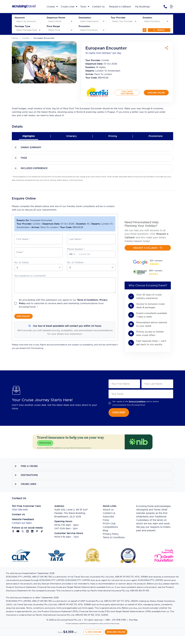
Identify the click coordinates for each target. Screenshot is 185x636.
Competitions (110, 526)
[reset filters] (144, 30)
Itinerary (71, 136)
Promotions (156, 136)
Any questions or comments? (30, 276)
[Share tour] (166, 48)
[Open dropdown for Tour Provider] (135, 21)
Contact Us (109, 513)
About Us (108, 509)
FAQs (106, 520)
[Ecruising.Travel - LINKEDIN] (32, 531)
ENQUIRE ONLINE (156, 92)
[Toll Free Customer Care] (165, 6)
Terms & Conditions (87, 299)
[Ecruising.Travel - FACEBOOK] (13, 531)
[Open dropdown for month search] (71, 21)
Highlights (28, 136)
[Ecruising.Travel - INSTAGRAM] (27, 531)
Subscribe (108, 516)
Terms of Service (111, 623)
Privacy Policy (111, 533)
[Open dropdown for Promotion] (103, 30)
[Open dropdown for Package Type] (39, 30)
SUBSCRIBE (118, 412)
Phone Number (76, 249)
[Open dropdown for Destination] (103, 21)
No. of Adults (21, 262)
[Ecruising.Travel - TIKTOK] (41, 531)
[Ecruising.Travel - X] (22, 531)
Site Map (133, 619)
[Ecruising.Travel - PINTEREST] (37, 531)
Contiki (25, 38)
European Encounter (44, 38)
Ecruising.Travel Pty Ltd (69, 619)
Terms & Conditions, (137, 401)
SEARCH (160, 30)
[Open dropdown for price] (71, 30)
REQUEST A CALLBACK (145, 248)
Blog (105, 530)
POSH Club (109, 523)
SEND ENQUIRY (23, 316)
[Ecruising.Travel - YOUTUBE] (18, 531)
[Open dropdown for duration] (167, 21)
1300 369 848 (20, 509)
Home (15, 38)
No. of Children (75, 262)
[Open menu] (171, 6)
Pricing (112, 136)
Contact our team (22, 522)
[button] (72, 254)
